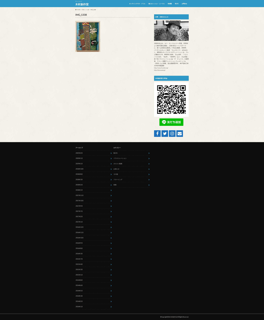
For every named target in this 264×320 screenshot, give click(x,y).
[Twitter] (164, 133)
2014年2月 (79, 301)
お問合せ (184, 3)
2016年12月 (80, 227)
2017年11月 (80, 195)
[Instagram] (172, 133)
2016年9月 (79, 243)
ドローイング (118, 179)
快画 (115, 185)
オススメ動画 (118, 163)
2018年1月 (79, 190)
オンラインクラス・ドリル (137, 3)
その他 (116, 174)
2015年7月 (79, 259)
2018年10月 (80, 169)
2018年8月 (79, 174)
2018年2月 (79, 185)
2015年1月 (79, 275)
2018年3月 (79, 179)
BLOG (177, 3)
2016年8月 (79, 248)
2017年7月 (79, 211)
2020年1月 (79, 158)
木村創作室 (82, 4)
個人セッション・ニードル (156, 3)
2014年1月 (79, 306)
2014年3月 (79, 296)
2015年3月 (79, 269)
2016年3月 (79, 253)
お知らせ (116, 169)
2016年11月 (80, 232)
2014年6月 (79, 285)
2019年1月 (79, 163)
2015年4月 (79, 264)
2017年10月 (80, 200)
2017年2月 (79, 216)
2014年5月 (79, 291)
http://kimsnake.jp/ (160, 70)
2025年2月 (79, 153)
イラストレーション (120, 158)
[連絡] (179, 133)
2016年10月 (80, 238)
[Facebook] (157, 133)
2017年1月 (79, 222)
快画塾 (170, 3)
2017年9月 (79, 206)
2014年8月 (79, 280)
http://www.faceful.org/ (161, 68)
